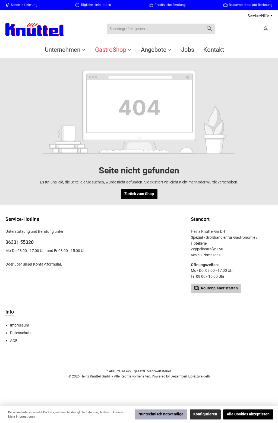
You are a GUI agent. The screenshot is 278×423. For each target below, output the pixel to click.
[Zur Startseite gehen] (35, 29)
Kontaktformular (47, 264)
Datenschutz (20, 333)
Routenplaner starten (219, 288)
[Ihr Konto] (266, 28)
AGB (14, 340)
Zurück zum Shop (139, 194)
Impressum (19, 325)
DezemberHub (181, 376)
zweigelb (203, 376)
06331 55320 (19, 242)
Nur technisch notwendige (161, 414)
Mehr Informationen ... (23, 416)
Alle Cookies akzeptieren (248, 414)
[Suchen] (209, 28)
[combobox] (155, 28)
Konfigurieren (205, 414)
